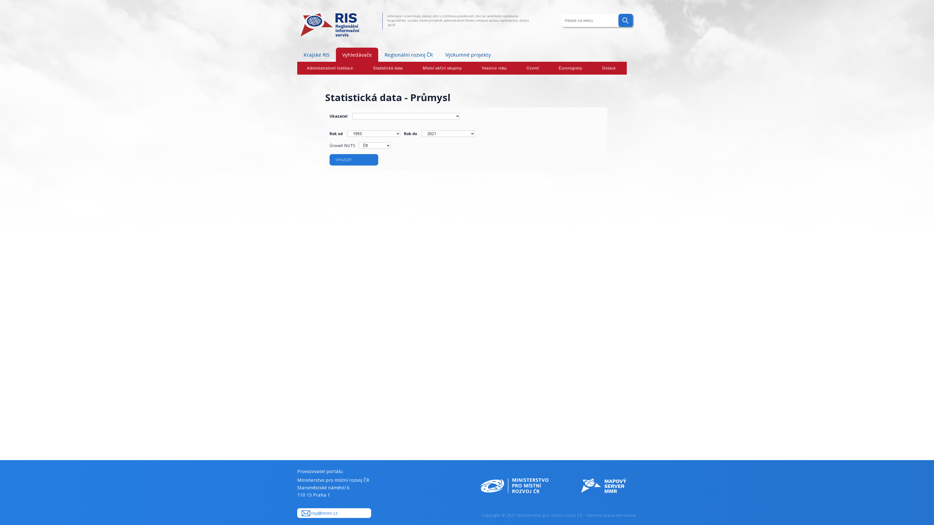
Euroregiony (570, 68)
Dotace (609, 68)
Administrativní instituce (330, 68)
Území (533, 68)
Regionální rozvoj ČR (409, 54)
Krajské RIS (317, 54)
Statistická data (388, 68)
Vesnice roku (494, 68)
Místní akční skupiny (442, 68)
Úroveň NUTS (342, 145)
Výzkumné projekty (468, 54)
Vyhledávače (357, 54)
